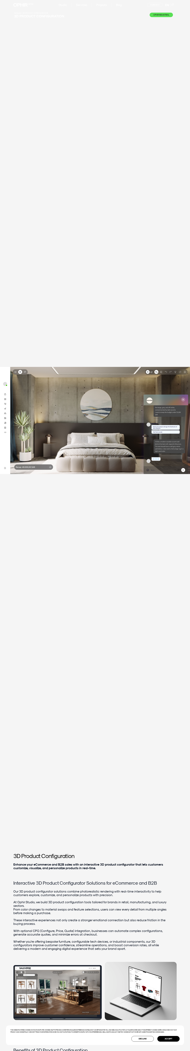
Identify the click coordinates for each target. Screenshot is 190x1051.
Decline (143, 1039)
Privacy (13, 1032)
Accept (168, 1039)
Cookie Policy (24, 1032)
